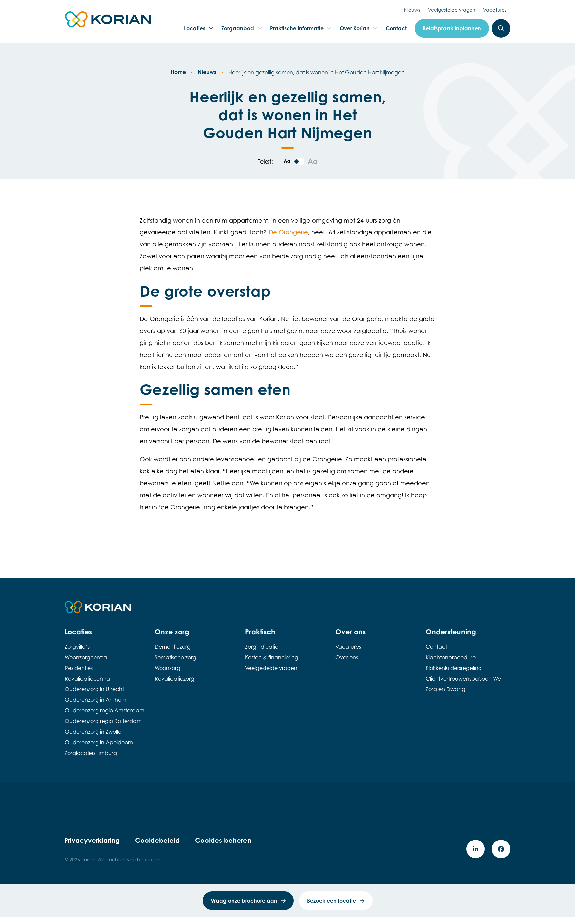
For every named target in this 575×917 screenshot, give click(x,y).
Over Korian (354, 30)
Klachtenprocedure (451, 657)
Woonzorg (167, 668)
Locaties (197, 30)
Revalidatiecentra (87, 678)
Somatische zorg (175, 657)
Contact (396, 28)
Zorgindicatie (261, 646)
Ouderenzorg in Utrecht (94, 689)
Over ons (346, 657)
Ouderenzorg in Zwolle (93, 731)
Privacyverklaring (92, 840)
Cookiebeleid (157, 840)
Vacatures (494, 10)
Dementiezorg (173, 646)
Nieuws (412, 10)
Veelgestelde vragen (451, 10)
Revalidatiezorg (174, 678)
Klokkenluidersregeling (454, 668)
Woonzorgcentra (86, 657)
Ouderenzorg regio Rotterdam (103, 721)
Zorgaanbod (237, 30)
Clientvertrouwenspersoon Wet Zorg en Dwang (464, 683)
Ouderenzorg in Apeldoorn (99, 742)
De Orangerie (288, 232)
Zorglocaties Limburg (91, 753)
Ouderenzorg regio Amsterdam (104, 710)
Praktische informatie (297, 30)
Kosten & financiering (271, 657)
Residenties (79, 668)
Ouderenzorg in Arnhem (95, 699)
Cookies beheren (223, 840)
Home (178, 72)
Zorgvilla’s (77, 646)
